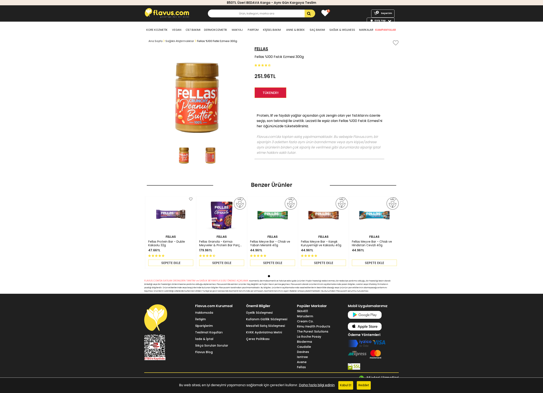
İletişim (200, 319)
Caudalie (304, 347)
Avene (301, 362)
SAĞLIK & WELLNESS (342, 30)
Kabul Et (345, 385)
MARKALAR (366, 30)
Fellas (301, 367)
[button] (263, 65)
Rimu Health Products (313, 326)
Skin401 (302, 311)
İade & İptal (204, 339)
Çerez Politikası (258, 339)
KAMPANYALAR (385, 30)
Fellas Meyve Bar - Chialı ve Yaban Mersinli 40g (270, 243)
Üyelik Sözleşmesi (259, 312)
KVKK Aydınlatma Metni (264, 332)
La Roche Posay (309, 336)
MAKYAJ (237, 30)
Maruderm (305, 316)
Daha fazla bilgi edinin (317, 385)
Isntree (302, 357)
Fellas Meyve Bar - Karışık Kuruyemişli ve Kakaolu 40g (321, 243)
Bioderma (304, 342)
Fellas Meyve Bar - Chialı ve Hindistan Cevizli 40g (372, 243)
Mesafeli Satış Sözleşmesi (265, 326)
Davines (303, 352)
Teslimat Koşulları (209, 332)
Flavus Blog (204, 352)
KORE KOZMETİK (157, 30)
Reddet (363, 385)
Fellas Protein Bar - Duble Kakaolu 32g (166, 243)
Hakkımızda (204, 312)
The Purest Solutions (312, 331)
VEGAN (176, 30)
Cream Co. (305, 321)
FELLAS (261, 49)
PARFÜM (253, 30)
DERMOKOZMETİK (215, 30)
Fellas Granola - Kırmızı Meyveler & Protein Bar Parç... (220, 243)
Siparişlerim (204, 326)
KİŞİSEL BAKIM (272, 30)
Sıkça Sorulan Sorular (211, 345)
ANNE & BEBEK (295, 30)
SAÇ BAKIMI (317, 30)
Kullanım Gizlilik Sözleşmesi (266, 319)
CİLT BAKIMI (193, 30)
